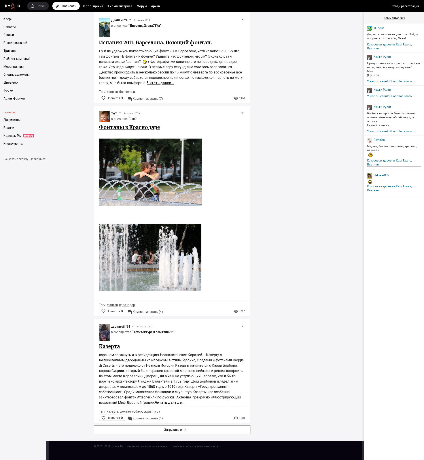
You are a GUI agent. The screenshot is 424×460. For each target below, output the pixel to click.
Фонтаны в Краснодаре (129, 127)
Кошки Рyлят (382, 56)
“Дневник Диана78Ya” (144, 25)
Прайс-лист (37, 159)
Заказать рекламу (16, 159)
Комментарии (394, 18)
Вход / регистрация (405, 6)
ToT (114, 113)
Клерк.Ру (117, 446)
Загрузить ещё (175, 430)
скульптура (152, 411)
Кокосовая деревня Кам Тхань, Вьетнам (389, 46)
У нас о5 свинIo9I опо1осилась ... (391, 81)
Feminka (379, 139)
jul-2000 (379, 28)
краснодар (127, 305)
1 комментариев (119, 6)
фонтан (112, 92)
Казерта (109, 346)
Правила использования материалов (195, 446)
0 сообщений (93, 6)
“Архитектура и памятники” (153, 332)
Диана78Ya (119, 20)
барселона (127, 92)
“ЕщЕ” (132, 119)
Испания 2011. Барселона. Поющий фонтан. (155, 42)
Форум (141, 6)
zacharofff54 (120, 326)
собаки (137, 411)
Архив (155, 6)
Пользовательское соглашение (147, 446)
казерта (112, 411)
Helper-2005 (381, 175)
